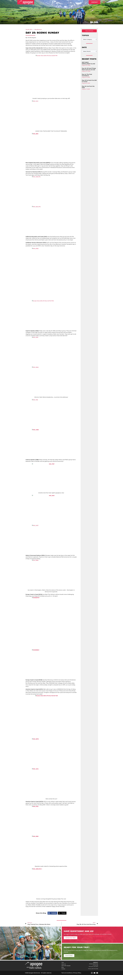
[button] (104, 2)
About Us (63, 964)
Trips (62, 962)
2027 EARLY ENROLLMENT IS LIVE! (88, 63)
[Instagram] (92, 973)
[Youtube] (94, 973)
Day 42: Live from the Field (88, 87)
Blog (62, 967)
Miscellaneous (38, 29)
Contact (94, 2)
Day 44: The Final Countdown (87, 75)
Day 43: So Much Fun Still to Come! (89, 81)
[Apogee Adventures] (25, 2)
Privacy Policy (77, 972)
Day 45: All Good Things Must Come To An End (89, 69)
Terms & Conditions (66, 972)
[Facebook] (97, 973)
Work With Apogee (65, 965)
